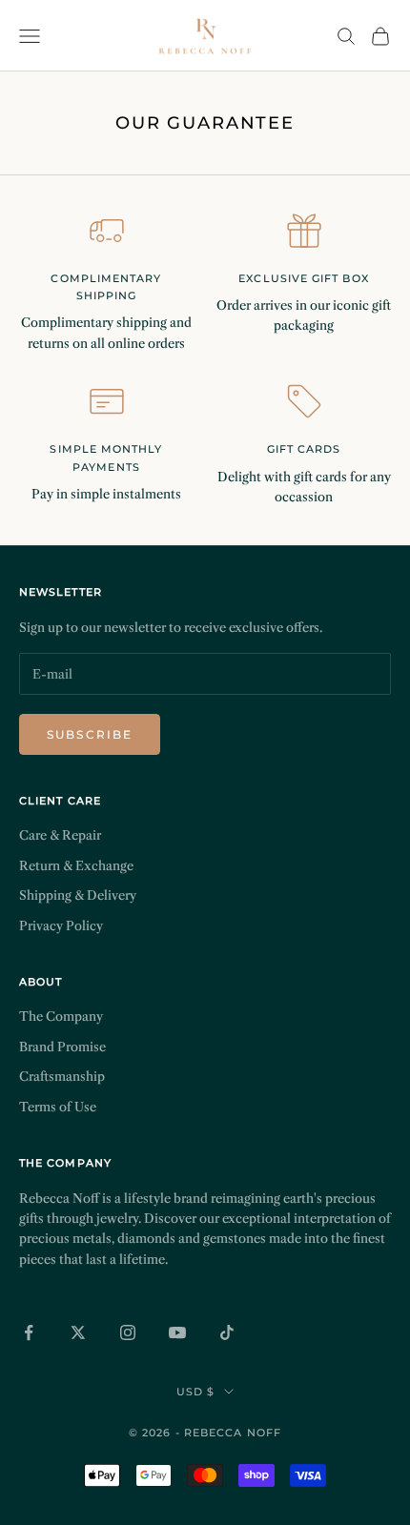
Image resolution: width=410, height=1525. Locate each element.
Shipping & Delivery (77, 895)
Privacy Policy (61, 925)
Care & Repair (60, 835)
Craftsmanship (62, 1076)
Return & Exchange (76, 865)
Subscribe (90, 734)
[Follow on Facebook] (28, 1332)
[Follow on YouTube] (177, 1332)
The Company (61, 1016)
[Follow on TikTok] (226, 1332)
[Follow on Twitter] (78, 1332)
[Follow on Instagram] (127, 1332)
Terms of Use (57, 1106)
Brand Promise (62, 1046)
